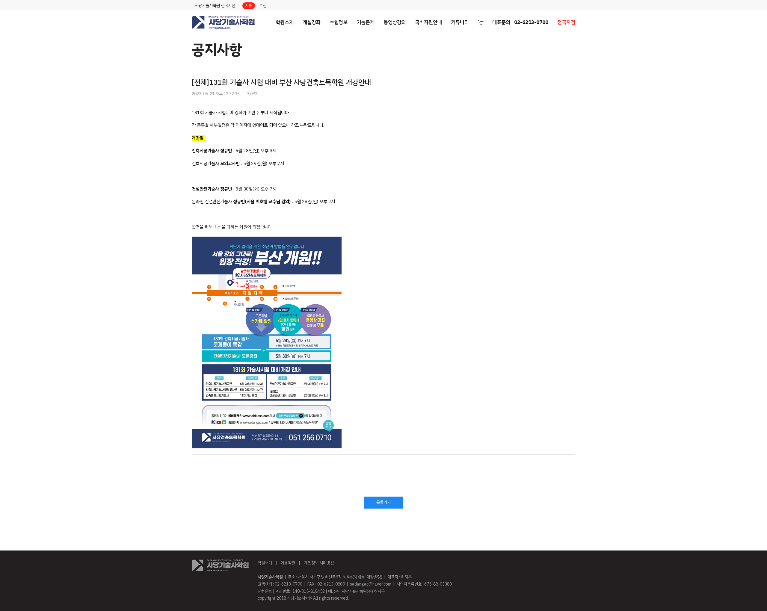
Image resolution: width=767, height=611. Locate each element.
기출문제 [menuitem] (366, 22)
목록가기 (383, 502)
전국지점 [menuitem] (566, 22)
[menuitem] (223, 22)
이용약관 (287, 563)
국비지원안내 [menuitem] (428, 22)
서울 (248, 5)
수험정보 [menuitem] (339, 22)
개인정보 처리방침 (319, 563)
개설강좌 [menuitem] (312, 22)
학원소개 (265, 563)
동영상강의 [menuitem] (395, 22)
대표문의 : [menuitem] (520, 22)
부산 (262, 5)
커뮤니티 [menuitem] (460, 22)
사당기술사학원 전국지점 (215, 5)
